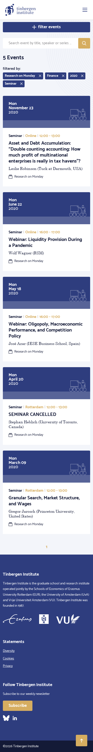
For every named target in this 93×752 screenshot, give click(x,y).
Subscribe (18, 705)
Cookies (8, 658)
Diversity (9, 651)
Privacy (8, 666)
